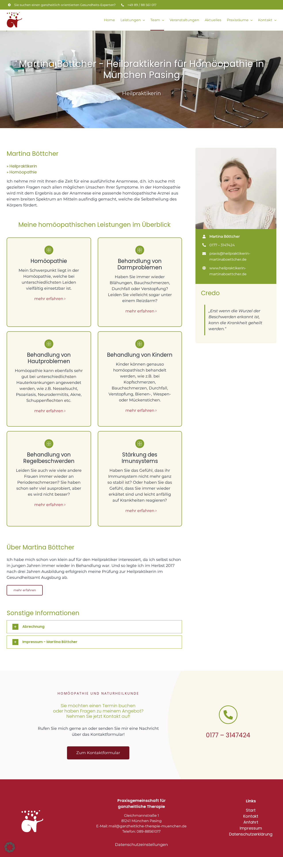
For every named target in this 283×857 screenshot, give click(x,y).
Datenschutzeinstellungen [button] (141, 844)
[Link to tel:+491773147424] (228, 714)
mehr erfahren (48, 298)
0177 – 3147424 (228, 735)
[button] (94, 626)
